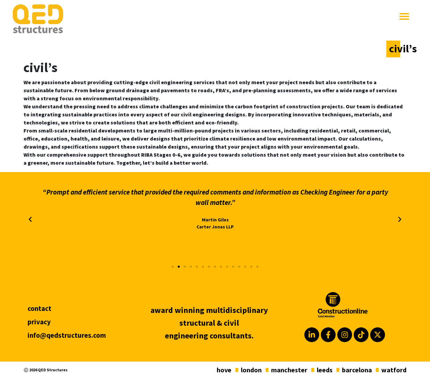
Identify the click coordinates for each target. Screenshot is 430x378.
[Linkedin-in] (311, 334)
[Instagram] (344, 334)
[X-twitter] (377, 334)
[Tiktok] (361, 334)
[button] (30, 219)
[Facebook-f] (328, 334)
